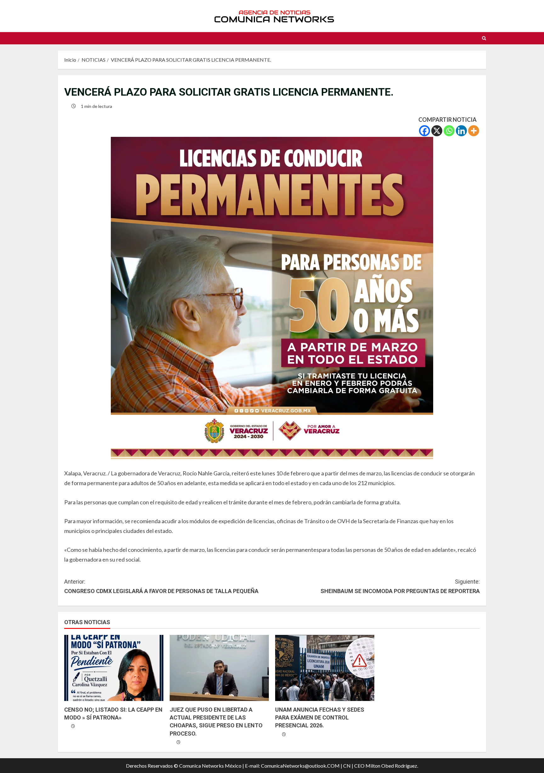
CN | (348, 766)
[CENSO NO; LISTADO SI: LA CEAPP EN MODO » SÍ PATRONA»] (113, 668)
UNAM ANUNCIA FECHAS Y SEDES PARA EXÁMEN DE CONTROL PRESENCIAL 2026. (319, 717)
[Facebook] (424, 130)
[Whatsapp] (449, 130)
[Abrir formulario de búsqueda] (484, 38)
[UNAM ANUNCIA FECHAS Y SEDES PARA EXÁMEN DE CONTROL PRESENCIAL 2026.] (324, 668)
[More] (473, 130)
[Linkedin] (461, 130)
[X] (436, 130)
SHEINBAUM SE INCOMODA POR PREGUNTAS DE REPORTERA (400, 586)
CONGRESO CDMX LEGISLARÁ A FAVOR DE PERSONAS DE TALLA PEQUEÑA (161, 586)
